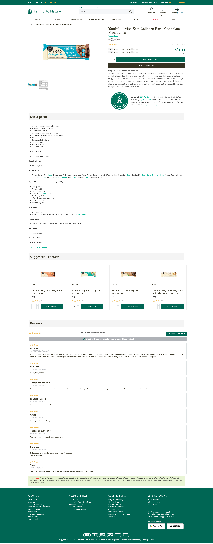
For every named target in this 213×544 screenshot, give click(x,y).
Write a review (177, 333)
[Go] (130, 12)
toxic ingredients (150, 105)
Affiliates (111, 516)
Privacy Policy (33, 516)
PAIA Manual (33, 519)
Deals (155, 19)
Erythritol (155, 175)
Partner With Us (114, 504)
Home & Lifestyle (96, 19)
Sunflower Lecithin (39, 177)
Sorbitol (57, 177)
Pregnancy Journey (115, 499)
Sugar (45, 193)
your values (146, 99)
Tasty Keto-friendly (40, 382)
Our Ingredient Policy (36, 504)
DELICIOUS (35, 348)
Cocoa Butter (146, 175)
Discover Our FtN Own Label (39, 507)
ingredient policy (146, 97)
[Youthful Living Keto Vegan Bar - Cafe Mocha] (128, 273)
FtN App (175, 19)
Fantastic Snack (38, 398)
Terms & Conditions (36, 514)
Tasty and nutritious (40, 430)
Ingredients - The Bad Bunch (119, 514)
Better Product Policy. (176, 2)
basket (176, 13)
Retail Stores (33, 499)
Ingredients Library (115, 512)
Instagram (156, 502)
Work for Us (33, 512)
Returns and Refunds (77, 509)
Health (57, 19)
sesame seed (81, 214)
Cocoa (129, 175)
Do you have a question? (38, 247)
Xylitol (74, 177)
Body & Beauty (77, 19)
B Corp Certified (34, 509)
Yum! (32, 465)
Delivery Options (75, 507)
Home (30, 24)
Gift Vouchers (113, 509)
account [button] (151, 13)
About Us (31, 502)
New (136, 19)
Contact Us (73, 499)
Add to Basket (51, 307)
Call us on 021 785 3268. (160, 512)
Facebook (155, 499)
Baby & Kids (116, 19)
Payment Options (76, 504)
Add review (181, 44)
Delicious (34, 447)
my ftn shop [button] (163, 14)
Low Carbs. (35, 366)
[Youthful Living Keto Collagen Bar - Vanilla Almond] (88, 273)
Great (33, 414)
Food (37, 19)
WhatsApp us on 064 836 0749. (163, 514)
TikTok (154, 504)
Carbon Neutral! (50, 2)
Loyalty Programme (116, 507)
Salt (86, 177)
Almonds (64, 177)
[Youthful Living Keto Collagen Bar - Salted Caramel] (48, 273)
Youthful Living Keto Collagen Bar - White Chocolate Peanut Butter (168, 291)
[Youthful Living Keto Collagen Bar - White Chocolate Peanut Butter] (168, 273)
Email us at (162, 517)
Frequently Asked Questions (80, 502)
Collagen (49, 175)
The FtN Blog (113, 502)
